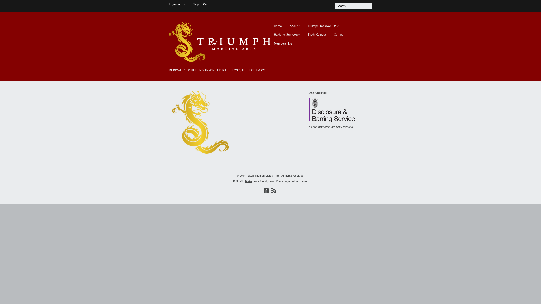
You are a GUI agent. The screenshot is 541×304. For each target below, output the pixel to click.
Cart (205, 4)
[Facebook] (266, 190)
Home (278, 26)
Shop (196, 4)
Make (248, 181)
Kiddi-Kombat (317, 34)
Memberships (283, 43)
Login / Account (178, 4)
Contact (339, 34)
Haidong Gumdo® (286, 34)
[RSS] (273, 190)
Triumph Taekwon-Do (322, 26)
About (294, 26)
